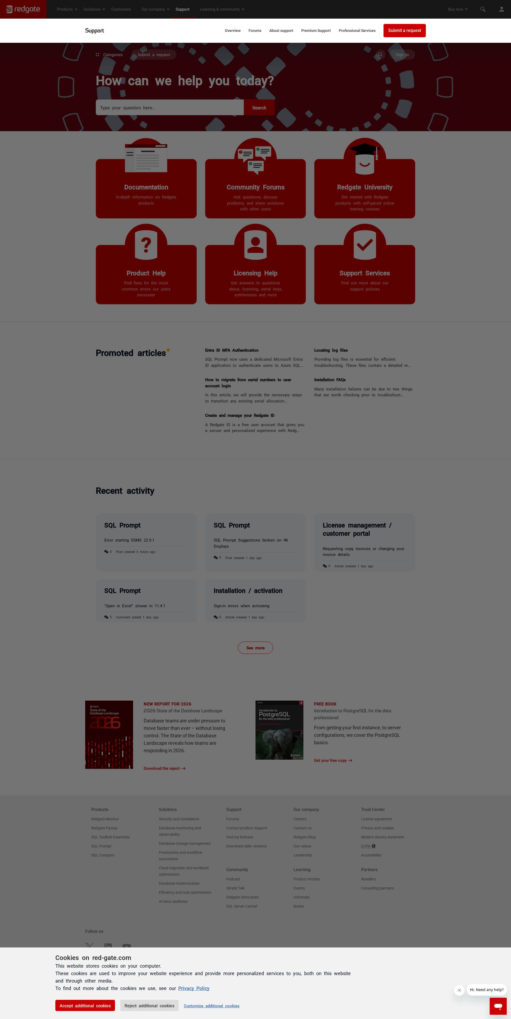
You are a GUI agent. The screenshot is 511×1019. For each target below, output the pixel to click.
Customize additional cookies (212, 1006)
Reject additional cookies (149, 1005)
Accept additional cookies (85, 1005)
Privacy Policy (193, 987)
